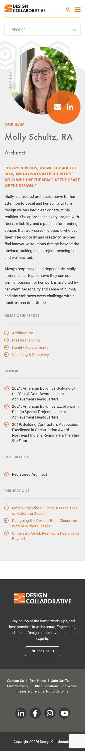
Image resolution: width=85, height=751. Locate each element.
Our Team (14, 124)
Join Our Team (62, 680)
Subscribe (41, 651)
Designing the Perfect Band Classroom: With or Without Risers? (45, 523)
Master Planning (26, 340)
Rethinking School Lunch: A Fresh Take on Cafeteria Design (45, 510)
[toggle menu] (77, 10)
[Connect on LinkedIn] (70, 108)
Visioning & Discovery (30, 354)
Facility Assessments (30, 347)
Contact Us (15, 680)
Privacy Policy (17, 686)
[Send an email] (58, 108)
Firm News (37, 680)
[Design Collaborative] (25, 8)
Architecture (22, 332)
